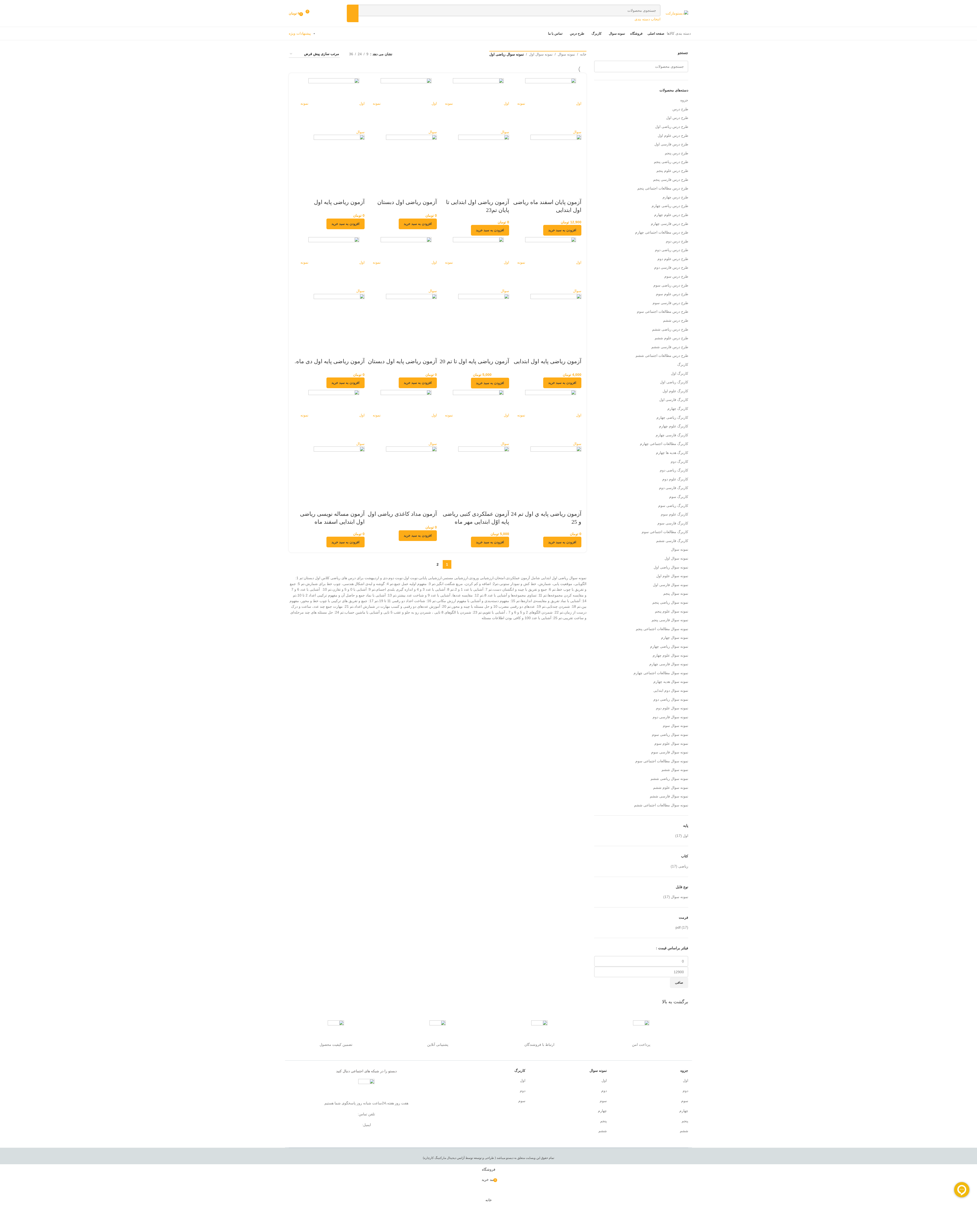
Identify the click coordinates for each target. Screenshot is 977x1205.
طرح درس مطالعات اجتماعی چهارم (661, 232)
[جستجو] (352, 13)
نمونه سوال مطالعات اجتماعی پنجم (662, 629)
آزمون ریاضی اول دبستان (407, 202)
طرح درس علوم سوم (672, 294)
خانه (583, 54)
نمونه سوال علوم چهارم (670, 655)
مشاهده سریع (575, 192)
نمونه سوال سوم (675, 726)
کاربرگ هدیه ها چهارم (672, 453)
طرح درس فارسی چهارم (669, 224)
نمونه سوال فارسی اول (670, 585)
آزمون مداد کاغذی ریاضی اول (402, 514)
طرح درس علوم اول (673, 135)
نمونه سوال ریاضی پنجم (670, 602)
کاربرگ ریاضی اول (674, 382)
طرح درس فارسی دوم (671, 267)
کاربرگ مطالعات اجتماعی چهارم (664, 444)
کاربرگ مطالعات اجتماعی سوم (665, 532)
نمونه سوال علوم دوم (672, 708)
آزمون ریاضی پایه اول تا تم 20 (474, 361)
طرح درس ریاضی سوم (670, 285)
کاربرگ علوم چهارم (673, 426)
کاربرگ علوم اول (675, 391)
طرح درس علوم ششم (671, 338)
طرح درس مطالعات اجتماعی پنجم (662, 188)
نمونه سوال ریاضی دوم (670, 699)
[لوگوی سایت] (677, 13)
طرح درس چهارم (675, 197)
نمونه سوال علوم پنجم (671, 611)
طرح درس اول (677, 118)
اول (685, 836)
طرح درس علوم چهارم (671, 215)
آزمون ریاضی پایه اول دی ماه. (330, 361)
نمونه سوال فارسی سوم (669, 752)
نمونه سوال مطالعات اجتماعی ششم (661, 805)
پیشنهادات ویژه (300, 33)
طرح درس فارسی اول (671, 144)
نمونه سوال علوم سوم (671, 743)
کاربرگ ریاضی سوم (673, 506)
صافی (679, 982)
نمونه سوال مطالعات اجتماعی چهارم (661, 673)
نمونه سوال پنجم (675, 593)
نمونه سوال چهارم (674, 637)
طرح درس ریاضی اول (671, 127)
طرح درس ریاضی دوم (671, 250)
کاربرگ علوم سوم (674, 514)
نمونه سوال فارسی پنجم (670, 620)
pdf (678, 927)
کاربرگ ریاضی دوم (674, 470)
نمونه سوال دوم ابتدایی (670, 690)
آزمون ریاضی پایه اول (339, 202)
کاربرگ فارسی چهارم (672, 435)
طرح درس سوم (676, 276)
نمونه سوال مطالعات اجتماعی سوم (661, 761)
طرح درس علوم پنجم (672, 171)
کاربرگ (682, 364)
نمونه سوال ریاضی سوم (670, 735)
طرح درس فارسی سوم (670, 303)
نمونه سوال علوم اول (672, 576)
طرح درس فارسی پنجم (670, 180)
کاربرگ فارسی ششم (672, 541)
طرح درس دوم (677, 241)
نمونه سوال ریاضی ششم (669, 779)
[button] (562, 230)
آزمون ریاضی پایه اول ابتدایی (547, 361)
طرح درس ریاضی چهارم (670, 206)
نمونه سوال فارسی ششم (669, 796)
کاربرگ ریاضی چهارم (672, 417)
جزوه (684, 100)
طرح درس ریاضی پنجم (671, 162)
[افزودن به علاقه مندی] (561, 192)
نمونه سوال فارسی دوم (670, 717)
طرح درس (680, 109)
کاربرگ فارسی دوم (673, 488)
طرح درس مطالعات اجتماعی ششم (662, 356)
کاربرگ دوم (679, 461)
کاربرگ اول (679, 373)
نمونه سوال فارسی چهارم (668, 664)
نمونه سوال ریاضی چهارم (669, 646)
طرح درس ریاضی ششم (670, 329)
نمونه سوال (679, 549)
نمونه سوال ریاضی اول (671, 567)
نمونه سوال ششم (675, 770)
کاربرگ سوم (678, 497)
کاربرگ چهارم (677, 409)
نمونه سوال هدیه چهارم (670, 682)
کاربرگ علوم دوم (675, 479)
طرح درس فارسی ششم (669, 347)
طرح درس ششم (675, 320)
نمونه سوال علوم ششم (670, 788)
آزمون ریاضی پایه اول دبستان (402, 361)
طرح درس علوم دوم (672, 259)
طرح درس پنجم (676, 153)
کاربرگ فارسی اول (673, 400)
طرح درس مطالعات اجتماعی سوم (662, 311)
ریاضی (683, 866)
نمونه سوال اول (676, 558)
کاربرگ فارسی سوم (672, 523)
